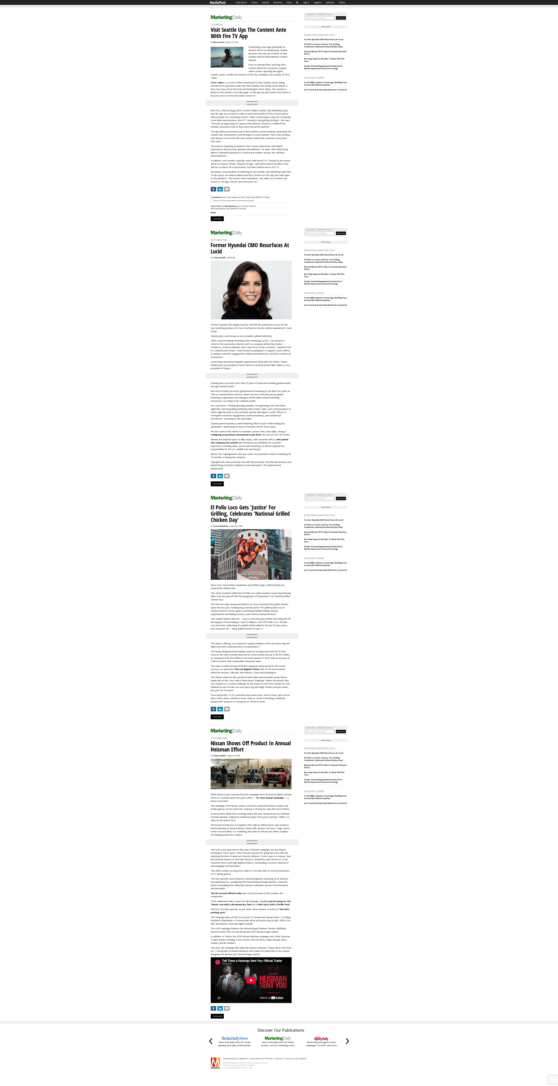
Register (317, 2)
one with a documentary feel (235, 904)
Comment (217, 218)
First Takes (217, 82)
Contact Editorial (255, 1058)
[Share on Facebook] (213, 189)
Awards (265, 2)
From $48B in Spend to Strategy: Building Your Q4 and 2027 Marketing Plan (325, 83)
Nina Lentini (219, 42)
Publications (241, 2)
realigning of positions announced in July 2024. (236, 434)
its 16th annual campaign (270, 797)
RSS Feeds (269, 1058)
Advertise (330, 2)
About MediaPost (230, 1058)
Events (254, 2)
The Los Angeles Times (247, 669)
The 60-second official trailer (226, 893)
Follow (342, 2)
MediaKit (243, 1058)
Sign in (306, 2)
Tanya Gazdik (219, 257)
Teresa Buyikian (220, 526)
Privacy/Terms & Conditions (295, 1058)
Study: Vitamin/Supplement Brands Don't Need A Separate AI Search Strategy (323, 67)
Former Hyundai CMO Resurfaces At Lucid (323, 39)
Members (277, 2)
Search (297, 2)
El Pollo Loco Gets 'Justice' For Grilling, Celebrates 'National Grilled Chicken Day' (323, 45)
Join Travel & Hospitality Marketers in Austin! (325, 89)
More (289, 2)
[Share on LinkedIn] (220, 189)
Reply (213, 212)
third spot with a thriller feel (273, 904)
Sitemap (278, 1058)
